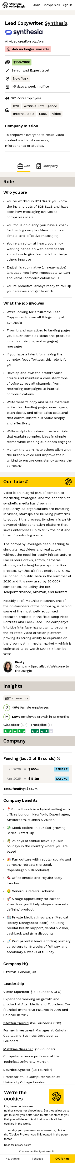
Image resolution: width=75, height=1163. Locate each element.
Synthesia (56, 23)
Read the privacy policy (17, 1145)
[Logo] (13, 5)
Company (50, 166)
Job (27, 166)
